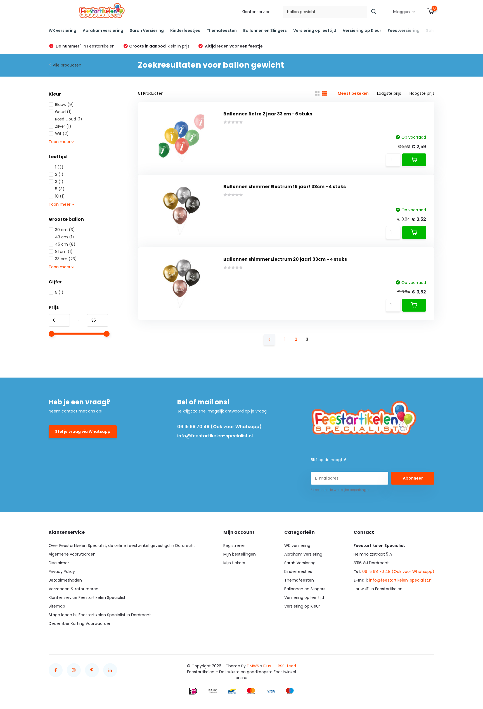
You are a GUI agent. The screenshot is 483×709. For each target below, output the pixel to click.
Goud (63, 112)
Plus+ (268, 666)
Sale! (431, 30)
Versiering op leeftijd (314, 30)
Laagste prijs (389, 93)
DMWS (253, 666)
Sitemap (57, 606)
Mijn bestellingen (239, 554)
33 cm (66, 259)
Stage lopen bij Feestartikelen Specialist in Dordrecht (100, 615)
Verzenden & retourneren (73, 589)
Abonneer (413, 478)
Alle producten (67, 65)
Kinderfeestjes (185, 30)
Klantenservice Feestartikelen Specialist (87, 597)
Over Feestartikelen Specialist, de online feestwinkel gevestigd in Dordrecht (122, 545)
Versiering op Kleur (362, 30)
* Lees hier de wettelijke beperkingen (341, 489)
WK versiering (62, 30)
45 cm (65, 244)
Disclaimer (59, 563)
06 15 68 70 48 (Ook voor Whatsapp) (219, 426)
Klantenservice (256, 12)
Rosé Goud (68, 119)
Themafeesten (222, 30)
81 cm (64, 251)
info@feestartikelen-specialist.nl (215, 436)
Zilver (63, 126)
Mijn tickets (234, 563)
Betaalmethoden (65, 580)
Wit (62, 133)
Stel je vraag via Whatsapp (82, 431)
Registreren (234, 545)
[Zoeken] (374, 12)
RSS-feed (287, 666)
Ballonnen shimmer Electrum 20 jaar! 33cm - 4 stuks (285, 259)
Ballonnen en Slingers (265, 30)
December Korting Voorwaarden (80, 623)
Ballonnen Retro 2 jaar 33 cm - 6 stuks (267, 114)
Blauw (64, 104)
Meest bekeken (353, 93)
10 (60, 196)
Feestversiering (404, 30)
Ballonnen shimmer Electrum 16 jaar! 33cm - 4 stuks (284, 186)
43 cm (64, 237)
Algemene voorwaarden (72, 554)
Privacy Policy (62, 571)
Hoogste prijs (421, 93)
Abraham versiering (103, 30)
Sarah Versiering (147, 30)
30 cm (65, 230)
